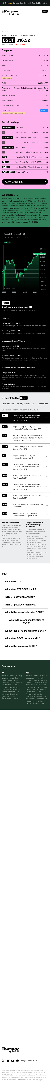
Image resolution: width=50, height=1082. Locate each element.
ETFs (6, 31)
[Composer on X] (3, 1061)
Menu (45, 11)
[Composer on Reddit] (17, 1060)
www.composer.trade (11, 289)
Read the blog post (38, 3)
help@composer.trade (29, 1061)
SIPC (8, 1075)
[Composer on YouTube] (12, 1060)
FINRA (4, 1075)
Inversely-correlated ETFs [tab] (26, 404)
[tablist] (25, 404)
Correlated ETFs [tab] (8, 404)
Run (8, 242)
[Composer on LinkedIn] (7, 1060)
